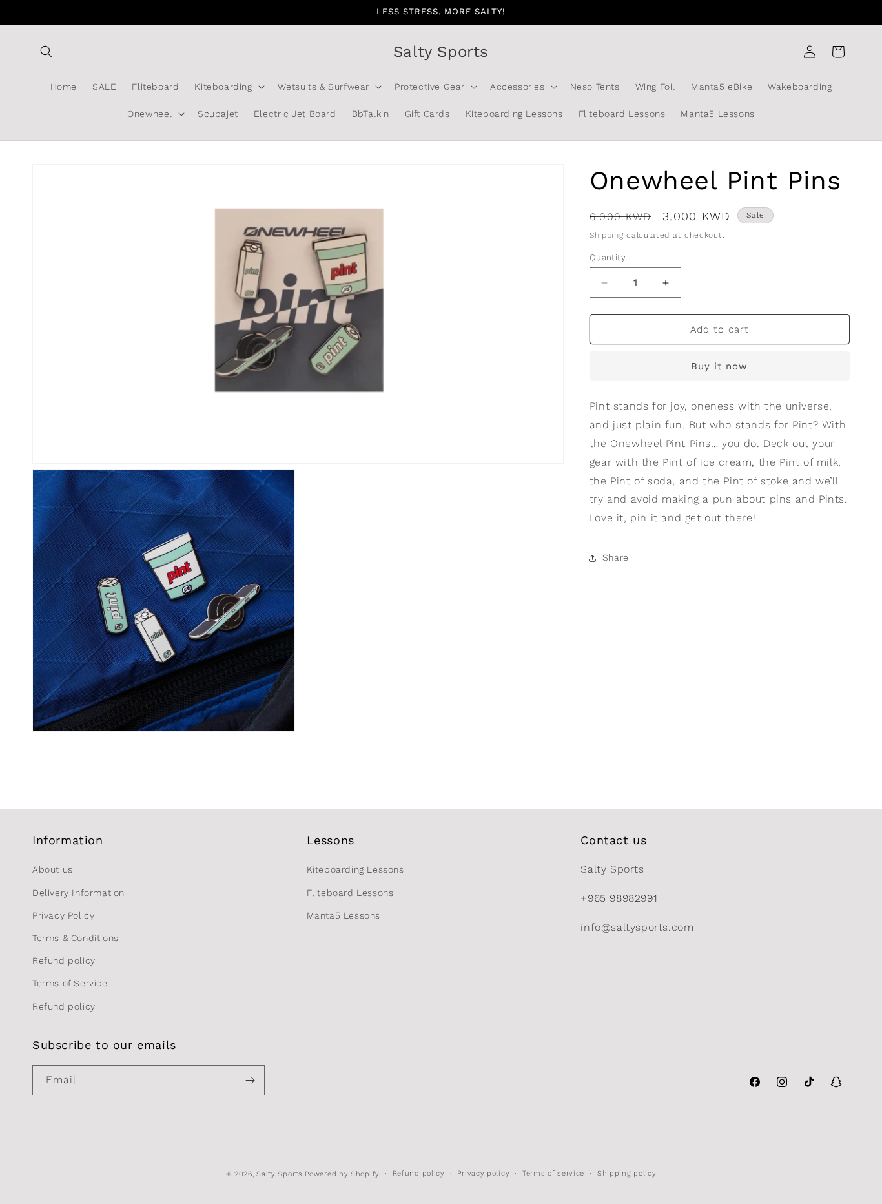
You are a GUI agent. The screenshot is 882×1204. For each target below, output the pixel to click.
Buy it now (719, 367)
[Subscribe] (250, 1080)
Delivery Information (78, 892)
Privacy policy (483, 1173)
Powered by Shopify (342, 1174)
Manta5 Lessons (343, 915)
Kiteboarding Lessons (355, 870)
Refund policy (64, 960)
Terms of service (553, 1173)
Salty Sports (280, 1174)
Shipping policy (627, 1173)
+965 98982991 (618, 898)
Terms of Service (70, 984)
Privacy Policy (63, 915)
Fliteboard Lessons (350, 892)
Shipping (607, 235)
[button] (46, 51)
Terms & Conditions (75, 938)
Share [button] (615, 558)
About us (52, 870)
